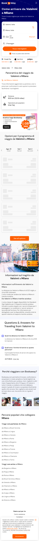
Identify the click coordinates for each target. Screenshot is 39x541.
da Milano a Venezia (8, 435)
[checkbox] (10, 53)
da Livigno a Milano (8, 497)
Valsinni (4, 68)
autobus (29, 314)
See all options (19, 238)
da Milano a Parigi (8, 446)
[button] (36, 3)
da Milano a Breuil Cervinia (11, 428)
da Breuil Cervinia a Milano (11, 479)
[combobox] (19, 24)
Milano (16, 68)
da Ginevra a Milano (8, 500)
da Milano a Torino (8, 460)
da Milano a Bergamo (9, 442)
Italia (8, 68)
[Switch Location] (33, 27)
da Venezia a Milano (8, 482)
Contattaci (19, 517)
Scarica (6, 127)
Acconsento (19, 536)
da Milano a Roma (8, 439)
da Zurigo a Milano (8, 493)
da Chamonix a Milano (9, 486)
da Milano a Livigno (8, 431)
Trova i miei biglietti (19, 49)
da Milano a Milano (8, 489)
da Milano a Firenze (8, 449)
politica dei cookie (12, 528)
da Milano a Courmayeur (10, 453)
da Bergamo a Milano (9, 468)
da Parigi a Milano (8, 472)
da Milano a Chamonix (9, 456)
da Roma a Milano (8, 475)
